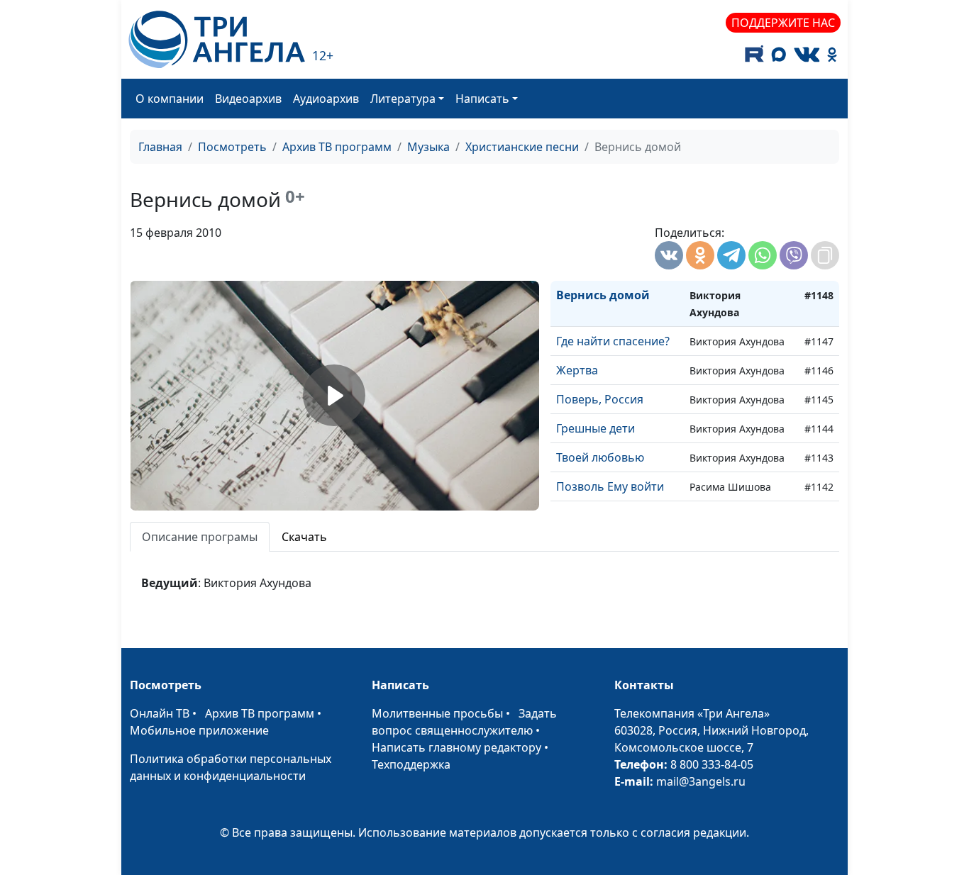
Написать (482, 98)
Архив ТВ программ (337, 147)
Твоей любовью (600, 457)
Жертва (577, 370)
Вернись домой (603, 295)
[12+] (216, 39)
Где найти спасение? (613, 341)
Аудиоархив (326, 98)
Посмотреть (232, 147)
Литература (403, 98)
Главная (160, 147)
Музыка (428, 147)
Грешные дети (595, 428)
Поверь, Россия (599, 399)
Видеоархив (248, 98)
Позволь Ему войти (610, 486)
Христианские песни (522, 147)
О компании (169, 98)
